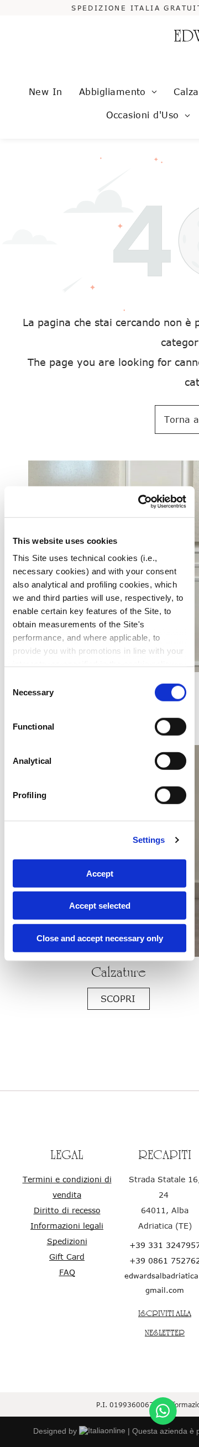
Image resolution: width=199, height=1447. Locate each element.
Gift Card (67, 1256)
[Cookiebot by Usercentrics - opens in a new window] (140, 502)
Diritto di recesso (67, 1210)
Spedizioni (67, 1241)
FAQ (67, 1272)
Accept (99, 873)
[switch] (170, 726)
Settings (149, 840)
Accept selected (99, 905)
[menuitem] (45, 91)
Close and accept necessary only (99, 937)
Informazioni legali (66, 1225)
